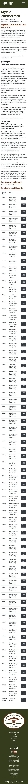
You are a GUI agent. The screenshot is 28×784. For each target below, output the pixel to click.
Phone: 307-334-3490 (14, 777)
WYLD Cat (14, 734)
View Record (23, 198)
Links (14, 740)
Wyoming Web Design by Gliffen (14, 782)
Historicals (14, 738)
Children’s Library (14, 732)
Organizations (14, 730)
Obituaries (14, 736)
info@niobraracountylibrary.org (14, 769)
